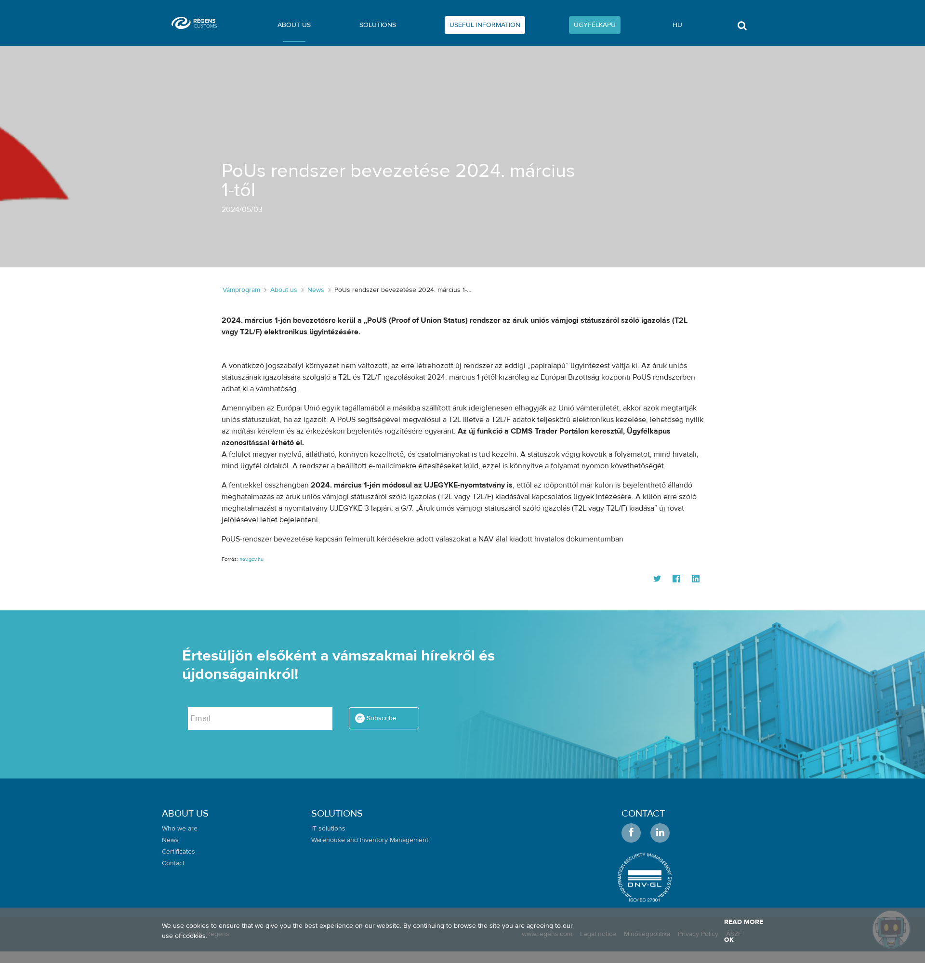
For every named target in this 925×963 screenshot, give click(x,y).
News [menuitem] (170, 840)
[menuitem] (294, 27)
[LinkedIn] (695, 579)
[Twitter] (657, 579)
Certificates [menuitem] (178, 851)
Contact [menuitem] (173, 863)
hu (677, 25)
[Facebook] (676, 579)
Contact (643, 813)
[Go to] (198, 23)
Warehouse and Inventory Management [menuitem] (369, 840)
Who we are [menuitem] (180, 828)
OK (729, 940)
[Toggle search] (742, 28)
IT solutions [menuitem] (328, 828)
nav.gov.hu (251, 559)
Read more (743, 922)
